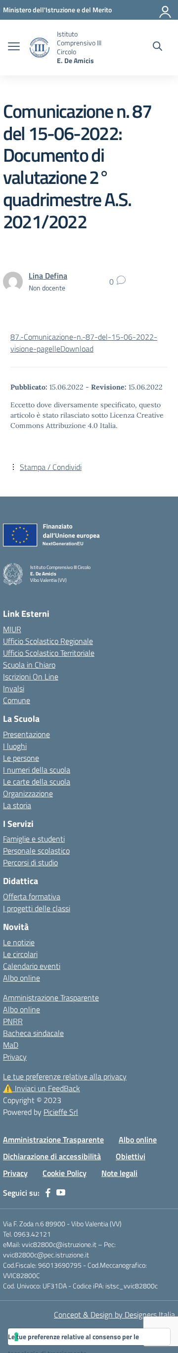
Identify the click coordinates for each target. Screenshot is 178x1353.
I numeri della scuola (36, 770)
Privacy (15, 1057)
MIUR (12, 629)
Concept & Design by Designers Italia (114, 1314)
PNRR (13, 1021)
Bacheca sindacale (33, 1033)
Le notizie (19, 942)
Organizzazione (28, 793)
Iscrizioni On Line (30, 676)
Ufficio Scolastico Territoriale (48, 653)
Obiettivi (130, 1156)
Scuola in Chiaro (29, 665)
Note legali (119, 1173)
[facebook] (48, 1192)
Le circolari (20, 954)
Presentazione (26, 734)
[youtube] (60, 1192)
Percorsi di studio (30, 862)
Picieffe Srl (61, 1112)
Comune (16, 700)
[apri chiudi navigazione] (14, 47)
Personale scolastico (36, 850)
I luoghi (15, 746)
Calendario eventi (31, 966)
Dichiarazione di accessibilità (52, 1156)
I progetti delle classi (36, 908)
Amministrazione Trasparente (51, 997)
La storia (17, 805)
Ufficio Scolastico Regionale (48, 641)
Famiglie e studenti (34, 839)
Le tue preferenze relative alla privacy (65, 1076)
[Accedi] (165, 9)
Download (76, 349)
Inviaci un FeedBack (41, 1088)
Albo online (21, 978)
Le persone (21, 758)
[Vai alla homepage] (39, 47)
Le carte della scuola (36, 781)
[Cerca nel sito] (157, 47)
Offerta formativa (31, 896)
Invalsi (13, 688)
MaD (10, 1045)
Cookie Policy (65, 1173)
